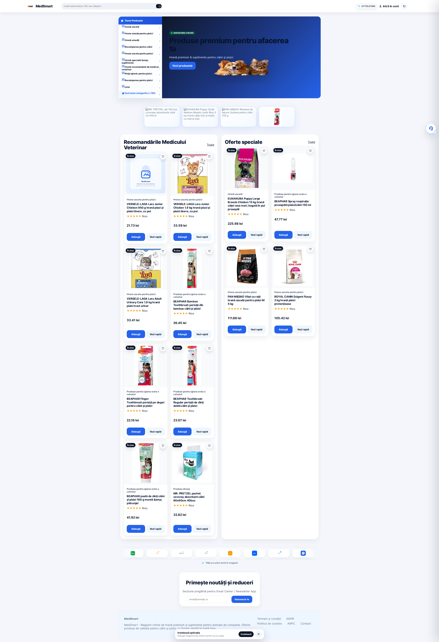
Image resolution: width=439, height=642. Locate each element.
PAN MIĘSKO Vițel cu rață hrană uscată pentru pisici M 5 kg (246, 300)
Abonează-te (242, 599)
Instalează (246, 634)
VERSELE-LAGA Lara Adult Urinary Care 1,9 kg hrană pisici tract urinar (144, 302)
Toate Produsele (132, 20)
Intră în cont (391, 6)
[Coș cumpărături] (404, 6)
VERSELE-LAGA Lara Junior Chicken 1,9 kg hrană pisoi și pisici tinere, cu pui (191, 207)
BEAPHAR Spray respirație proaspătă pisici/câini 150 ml (292, 203)
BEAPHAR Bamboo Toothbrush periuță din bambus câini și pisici (188, 305)
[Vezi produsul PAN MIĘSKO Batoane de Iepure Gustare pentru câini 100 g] (239, 117)
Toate (210, 144)
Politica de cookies (269, 623)
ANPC (291, 623)
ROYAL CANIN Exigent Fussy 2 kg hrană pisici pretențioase (293, 300)
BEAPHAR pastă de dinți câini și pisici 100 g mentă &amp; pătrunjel (145, 499)
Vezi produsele (182, 65)
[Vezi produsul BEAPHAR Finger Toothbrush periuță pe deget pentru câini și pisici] (277, 117)
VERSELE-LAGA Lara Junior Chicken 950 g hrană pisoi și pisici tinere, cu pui (145, 207)
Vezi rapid (155, 236)
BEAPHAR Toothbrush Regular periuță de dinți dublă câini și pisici (188, 402)
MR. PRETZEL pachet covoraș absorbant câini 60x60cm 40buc (188, 497)
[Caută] (159, 6)
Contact (306, 623)
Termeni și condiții (269, 618)
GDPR (290, 618)
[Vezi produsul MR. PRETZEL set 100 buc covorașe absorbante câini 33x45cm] (162, 117)
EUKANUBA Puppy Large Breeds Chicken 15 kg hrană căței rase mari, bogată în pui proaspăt (246, 204)
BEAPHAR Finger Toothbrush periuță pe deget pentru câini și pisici (145, 402)
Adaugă (135, 236)
